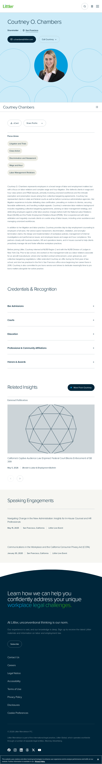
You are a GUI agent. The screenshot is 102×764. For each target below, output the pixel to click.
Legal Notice (14, 673)
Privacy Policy (14, 697)
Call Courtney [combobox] (48, 39)
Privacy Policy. (40, 761)
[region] (51, 759)
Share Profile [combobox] (31, 123)
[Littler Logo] (8, 6)
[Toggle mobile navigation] (97, 6)
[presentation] (51, 429)
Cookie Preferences (17, 712)
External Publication (17, 400)
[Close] (98, 759)
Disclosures (13, 705)
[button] (9, 749)
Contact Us (13, 657)
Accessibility (14, 681)
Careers (11, 665)
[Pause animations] (92, 6)
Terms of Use (14, 689)
